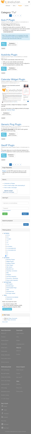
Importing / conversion (12, 271)
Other (5, 295)
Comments (14, 318)
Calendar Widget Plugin (13, 79)
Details (3, 44)
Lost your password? (6, 210)
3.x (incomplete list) (23, 22)
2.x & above (16, 22)
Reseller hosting (5, 395)
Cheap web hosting (5, 377)
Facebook (6, 413)
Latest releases (20, 333)
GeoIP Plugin (8, 145)
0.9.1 (8, 237)
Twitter (5, 410)
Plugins (20, 5)
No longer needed (11, 293)
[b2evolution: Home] (10, 2)
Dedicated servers (5, 391)
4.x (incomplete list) (18, 56)
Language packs (20, 344)
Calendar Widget (11, 110)
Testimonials (4, 351)
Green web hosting (5, 380)
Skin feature (9, 267)
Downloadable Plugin (12, 287)
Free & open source (6, 358)
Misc (8, 272)
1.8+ (8, 240)
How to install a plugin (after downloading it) (14, 185)
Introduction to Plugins (9, 183)
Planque (24, 431)
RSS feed (5, 424)
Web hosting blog (5, 369)
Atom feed (6, 428)
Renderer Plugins (9, 22)
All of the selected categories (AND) (12, 307)
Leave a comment (12, 44)
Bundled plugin (13, 23)
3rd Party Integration (11, 276)
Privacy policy (19, 391)
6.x (17, 23)
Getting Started (4, 340)
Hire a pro (19, 377)
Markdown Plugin (10, 37)
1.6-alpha (9, 239)
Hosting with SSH (5, 384)
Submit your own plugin (8, 191)
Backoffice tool (10, 269)
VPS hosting (4, 387)
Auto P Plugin (8, 19)
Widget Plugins (9, 81)
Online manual (19, 369)
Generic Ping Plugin (11, 124)
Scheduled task (10, 291)
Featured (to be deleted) (12, 297)
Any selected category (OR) (10, 304)
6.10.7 (3, 48)
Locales (26, 5)
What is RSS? (5, 321)
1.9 (12, 126)
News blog (3, 420)
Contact (18, 354)
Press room (19, 387)
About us (18, 350)
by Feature (6, 257)
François (20, 431)
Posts (10, 318)
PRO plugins (9, 284)
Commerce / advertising (12, 278)
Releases (8, 5)
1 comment (11, 155)
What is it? (3, 333)
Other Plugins (9, 126)
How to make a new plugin (10, 187)
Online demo (4, 347)
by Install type (7, 282)
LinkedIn (5, 417)
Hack (8, 289)
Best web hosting (5, 373)
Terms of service (5, 362)
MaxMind (3, 151)
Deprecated (9, 299)
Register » (25, 214)
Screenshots (4, 344)
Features (3, 336)
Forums (18, 373)
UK (4, 398)
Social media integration (12, 280)
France (7, 398)
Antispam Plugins (15, 147)
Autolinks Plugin (9, 54)
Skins (14, 5)
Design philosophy (5, 354)
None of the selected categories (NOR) (13, 305)
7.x (18, 23)
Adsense (18, 384)
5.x (8, 23)
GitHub (5, 406)
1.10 (15, 126)
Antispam (9, 274)
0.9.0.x (8, 235)
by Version (6, 233)
